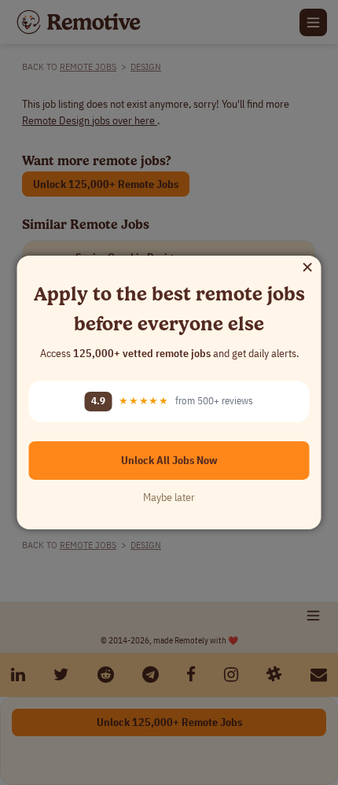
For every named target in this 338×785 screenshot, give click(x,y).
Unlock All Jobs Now (169, 460)
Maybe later (169, 497)
